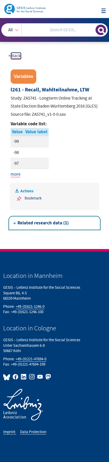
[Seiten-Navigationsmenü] (103, 11)
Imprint (9, 431)
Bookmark (33, 198)
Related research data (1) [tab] (43, 223)
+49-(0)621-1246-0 (30, 306)
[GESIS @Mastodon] (47, 377)
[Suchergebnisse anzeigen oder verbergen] (101, 30)
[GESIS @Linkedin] (24, 377)
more (15, 174)
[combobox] (54, 30)
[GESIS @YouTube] (40, 377)
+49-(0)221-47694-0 (31, 359)
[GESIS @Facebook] (16, 377)
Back (16, 56)
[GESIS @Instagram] (32, 377)
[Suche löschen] (91, 29)
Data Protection (33, 431)
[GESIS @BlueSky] (7, 377)
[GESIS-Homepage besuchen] (25, 9)
